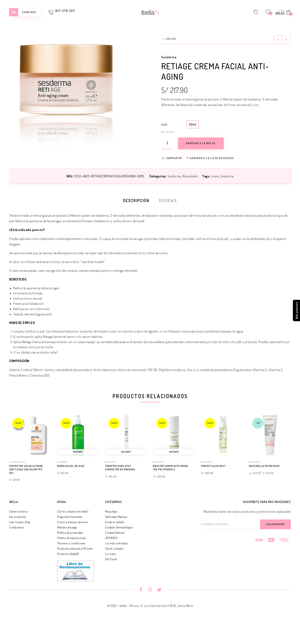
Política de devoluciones (71, 538)
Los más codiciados (116, 543)
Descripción (136, 200)
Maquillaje (111, 511)
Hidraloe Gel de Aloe (70, 465)
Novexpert (111, 462)
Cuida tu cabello (114, 522)
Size (164, 124)
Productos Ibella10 (68, 554)
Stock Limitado (114, 548)
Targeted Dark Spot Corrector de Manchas (120, 467)
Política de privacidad (70, 532)
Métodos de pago (67, 527)
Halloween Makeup (116, 516)
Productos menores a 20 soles (75, 548)
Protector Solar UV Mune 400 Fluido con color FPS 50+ (26, 469)
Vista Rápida (43, 423)
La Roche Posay (17, 462)
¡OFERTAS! (111, 538)
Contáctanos (16, 527)
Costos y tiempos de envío (72, 522)
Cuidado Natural (114, 532)
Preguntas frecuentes (69, 516)
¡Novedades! (190, 176)
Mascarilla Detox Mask (264, 465)
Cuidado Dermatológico (119, 527)
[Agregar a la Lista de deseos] (49, 466)
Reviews (168, 200)
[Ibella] (150, 12)
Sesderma (169, 57)
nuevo (215, 176)
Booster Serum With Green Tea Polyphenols (170, 467)
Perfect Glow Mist (213, 465)
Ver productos (17, 516)
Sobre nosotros (18, 511)
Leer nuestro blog (19, 522)
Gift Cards (111, 559)
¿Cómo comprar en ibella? (72, 511)
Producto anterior (278, 39)
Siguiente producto (286, 39)
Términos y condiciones (71, 543)
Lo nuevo (110, 554)
